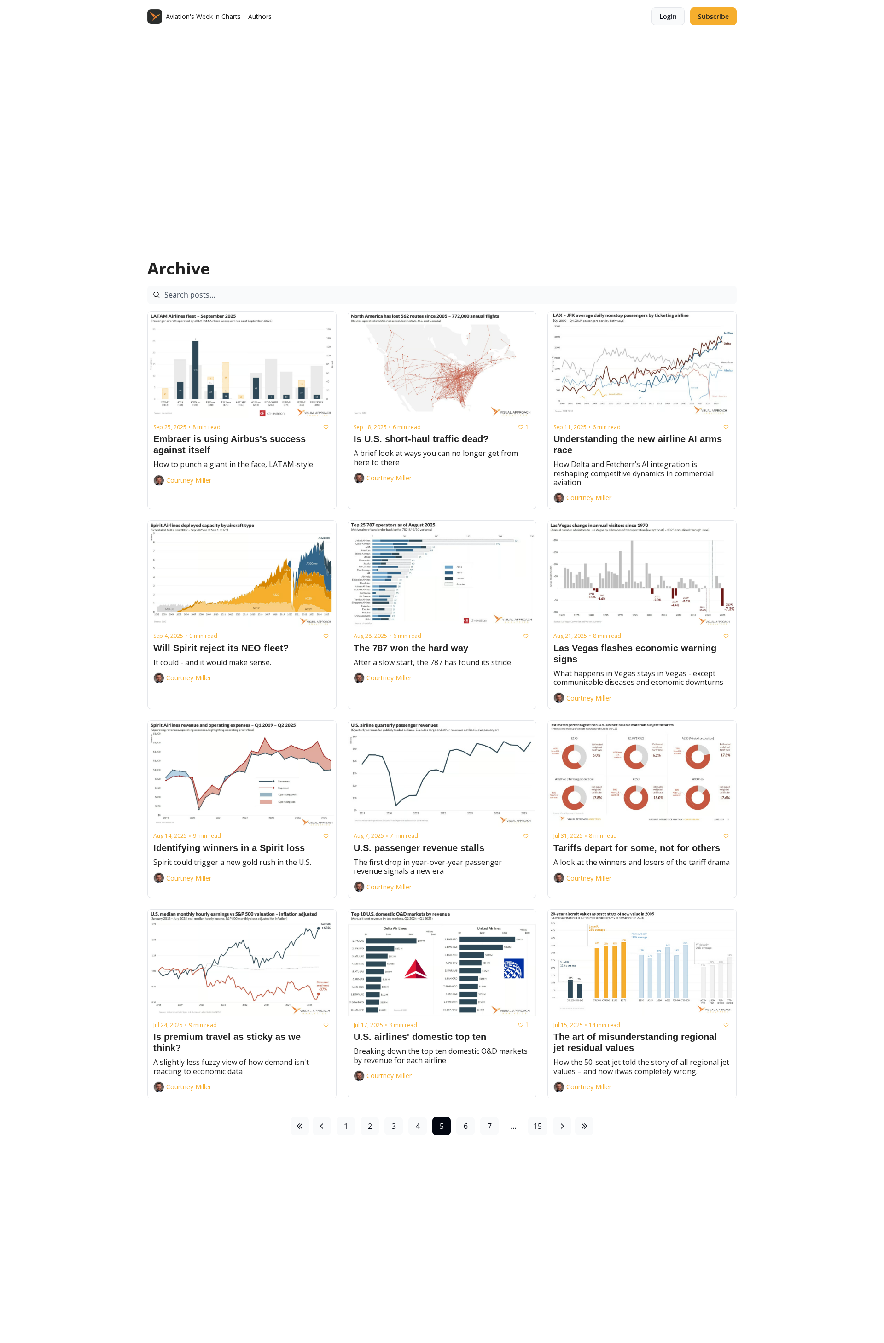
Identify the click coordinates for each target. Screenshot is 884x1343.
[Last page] (584, 1126)
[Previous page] (322, 1126)
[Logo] (154, 16)
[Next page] (562, 1126)
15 (538, 1126)
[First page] (300, 1126)
